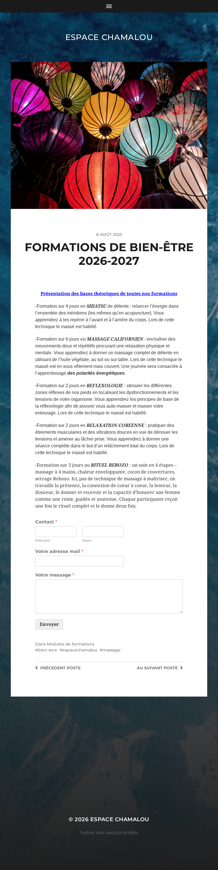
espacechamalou (79, 650)
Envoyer (49, 624)
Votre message (54, 575)
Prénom (42, 540)
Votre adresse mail (59, 551)
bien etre (47, 650)
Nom (87, 540)
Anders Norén (121, 833)
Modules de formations (70, 644)
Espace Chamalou (109, 37)
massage (111, 650)
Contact (46, 522)
